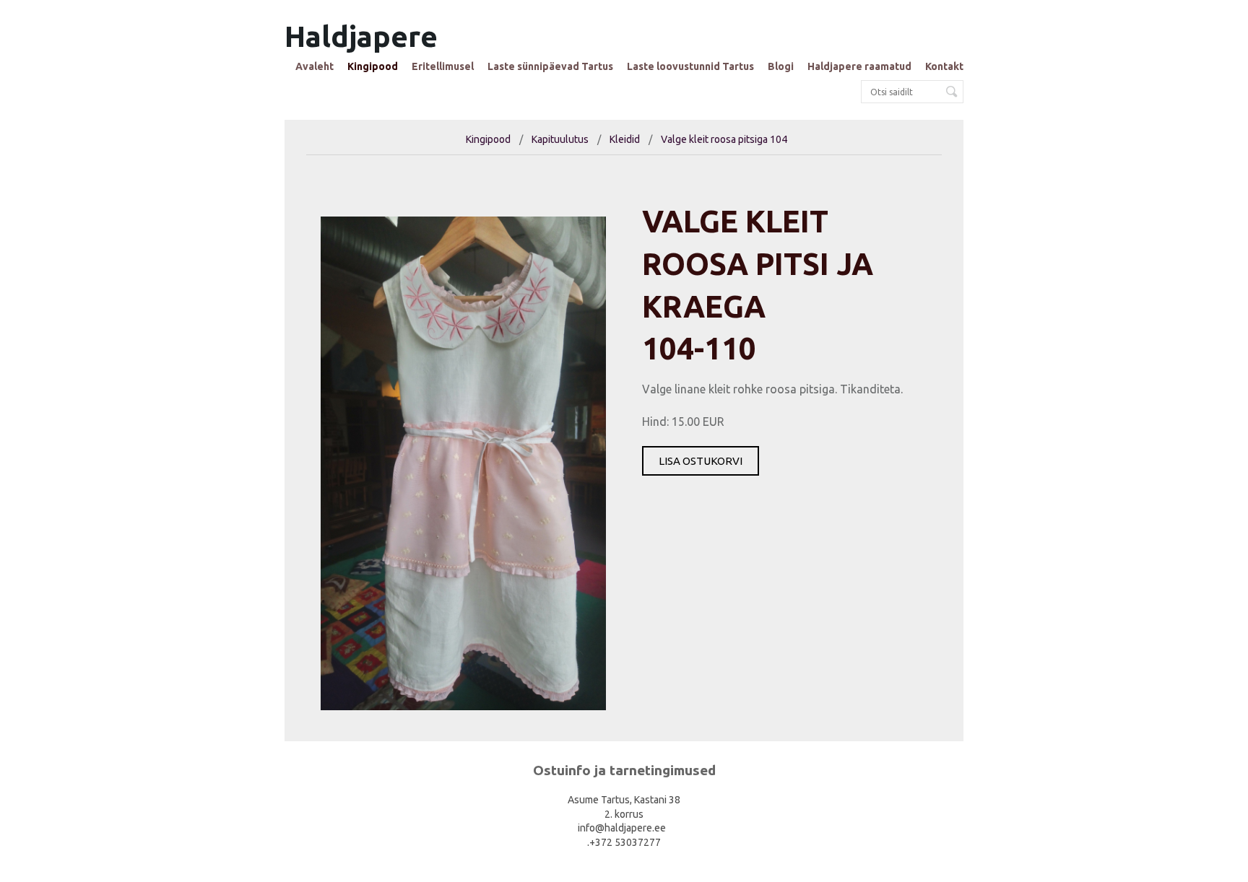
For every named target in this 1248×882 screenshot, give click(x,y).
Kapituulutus (560, 139)
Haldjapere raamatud (859, 66)
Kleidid (625, 139)
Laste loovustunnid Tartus (690, 66)
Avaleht (314, 66)
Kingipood (372, 66)
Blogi (781, 66)
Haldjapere (361, 36)
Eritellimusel (443, 66)
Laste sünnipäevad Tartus (550, 66)
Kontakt (944, 66)
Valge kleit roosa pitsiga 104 (724, 139)
